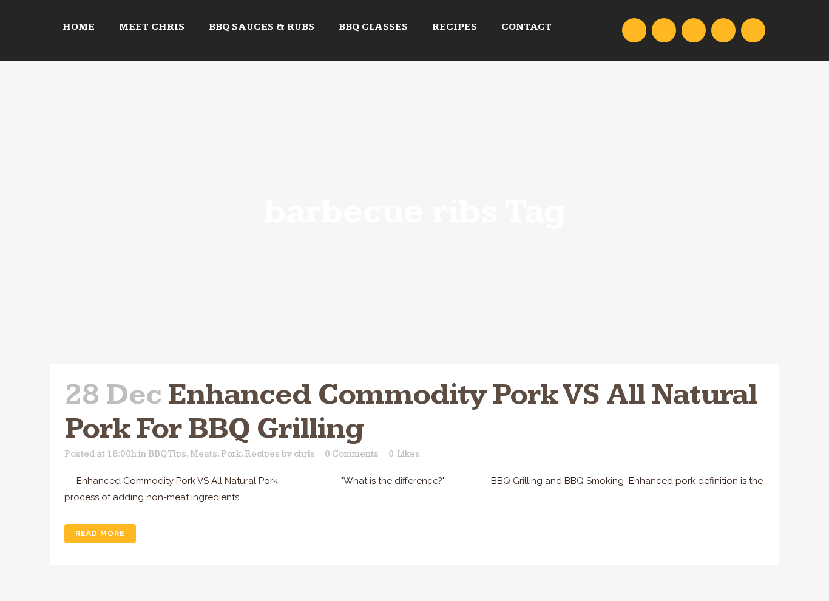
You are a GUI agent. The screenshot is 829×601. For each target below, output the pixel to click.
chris (304, 454)
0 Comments (352, 454)
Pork (231, 454)
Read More (100, 533)
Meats (203, 454)
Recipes (262, 454)
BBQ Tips (167, 454)
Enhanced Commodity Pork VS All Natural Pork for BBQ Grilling (410, 412)
